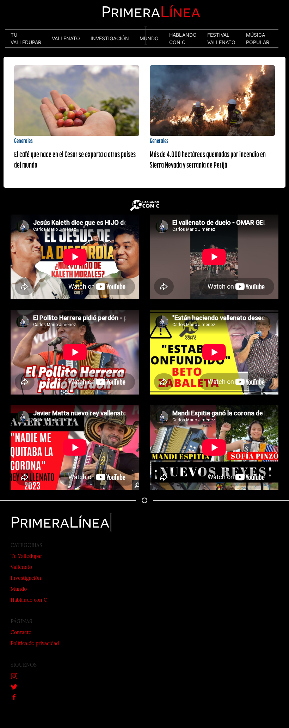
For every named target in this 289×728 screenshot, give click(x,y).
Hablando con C (29, 600)
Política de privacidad (35, 643)
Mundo (19, 589)
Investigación (26, 578)
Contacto (21, 633)
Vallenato (21, 567)
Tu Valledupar (26, 556)
